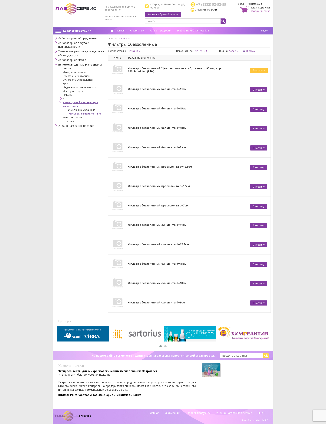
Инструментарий (73, 91)
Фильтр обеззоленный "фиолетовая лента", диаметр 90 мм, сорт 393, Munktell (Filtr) (175, 70)
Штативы (69, 121)
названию (134, 51)
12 (196, 51)
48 (205, 51)
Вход (241, 3)
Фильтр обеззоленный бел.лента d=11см (157, 89)
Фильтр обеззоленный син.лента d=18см (157, 283)
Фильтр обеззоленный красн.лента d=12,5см (160, 166)
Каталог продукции (77, 30)
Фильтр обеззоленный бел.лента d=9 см (157, 147)
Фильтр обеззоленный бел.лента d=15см (157, 108)
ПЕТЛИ (67, 68)
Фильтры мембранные (81, 110)
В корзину (258, 89)
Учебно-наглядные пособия (193, 30)
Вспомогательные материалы (80, 64)
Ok (266, 355)
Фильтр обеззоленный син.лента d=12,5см (158, 244)
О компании (137, 30)
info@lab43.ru (210, 9)
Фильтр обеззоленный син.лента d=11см (157, 224)
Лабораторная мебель (73, 60)
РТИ (65, 98)
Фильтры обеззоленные (84, 113)
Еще (263, 30)
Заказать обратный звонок (163, 14)
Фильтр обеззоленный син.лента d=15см (157, 263)
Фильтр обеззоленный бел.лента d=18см (157, 127)
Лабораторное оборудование (77, 38)
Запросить (259, 70)
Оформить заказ (260, 11)
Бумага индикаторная (76, 76)
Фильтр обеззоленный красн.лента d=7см (158, 205)
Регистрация (255, 3)
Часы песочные (72, 117)
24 (201, 51)
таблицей (234, 51)
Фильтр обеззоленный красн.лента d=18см (159, 186)
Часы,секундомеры (74, 72)
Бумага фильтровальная (78, 79)
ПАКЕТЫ (67, 94)
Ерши (66, 83)
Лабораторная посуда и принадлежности (73, 44)
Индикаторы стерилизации (79, 87)
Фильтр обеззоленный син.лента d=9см (156, 302)
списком (250, 51)
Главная (120, 30)
